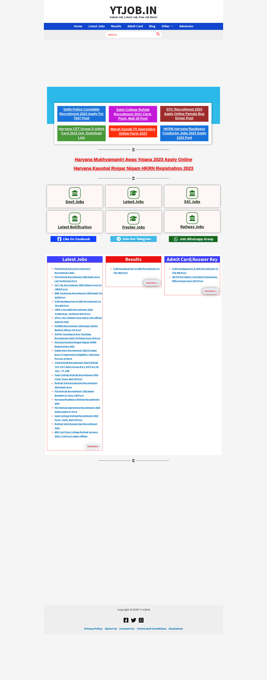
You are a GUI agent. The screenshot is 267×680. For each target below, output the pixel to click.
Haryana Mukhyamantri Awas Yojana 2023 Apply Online (133, 159)
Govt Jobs (75, 201)
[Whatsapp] (141, 620)
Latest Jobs (133, 201)
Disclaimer (176, 629)
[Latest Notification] (75, 218)
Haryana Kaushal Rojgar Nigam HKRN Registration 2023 (133, 168)
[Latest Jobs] (133, 193)
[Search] (158, 35)
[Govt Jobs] (75, 193)
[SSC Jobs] (192, 193)
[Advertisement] (133, 62)
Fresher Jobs (133, 227)
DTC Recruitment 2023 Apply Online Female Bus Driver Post (184, 113)
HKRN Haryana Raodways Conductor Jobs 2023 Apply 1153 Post (184, 133)
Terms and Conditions (151, 629)
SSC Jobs (192, 201)
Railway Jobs (192, 226)
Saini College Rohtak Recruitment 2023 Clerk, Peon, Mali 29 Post (133, 114)
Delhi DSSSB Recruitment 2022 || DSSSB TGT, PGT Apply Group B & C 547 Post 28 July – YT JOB (76, 366)
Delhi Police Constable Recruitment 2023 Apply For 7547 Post (81, 113)
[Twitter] (133, 620)
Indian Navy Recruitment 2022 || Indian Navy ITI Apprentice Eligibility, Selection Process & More (77, 354)
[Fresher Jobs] (133, 218)
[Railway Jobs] (192, 218)
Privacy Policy (93, 629)
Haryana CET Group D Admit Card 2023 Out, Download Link (81, 133)
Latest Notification (75, 226)
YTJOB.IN (133, 10)
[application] (171, 26)
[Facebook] (126, 620)
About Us (111, 629)
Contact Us (126, 629)
